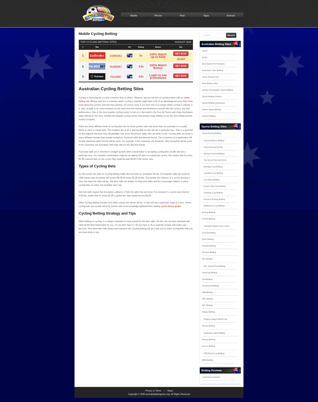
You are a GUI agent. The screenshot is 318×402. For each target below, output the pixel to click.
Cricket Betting (208, 219)
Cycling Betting (209, 233)
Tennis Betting (208, 326)
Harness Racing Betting (214, 199)
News (204, 57)
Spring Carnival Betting (214, 153)
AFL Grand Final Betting (214, 266)
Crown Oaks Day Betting (215, 186)
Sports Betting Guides (212, 96)
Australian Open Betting (214, 333)
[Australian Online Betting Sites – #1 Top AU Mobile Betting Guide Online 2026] (98, 22)
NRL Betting (207, 299)
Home (205, 51)
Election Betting (209, 252)
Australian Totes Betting (212, 70)
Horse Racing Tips (210, 77)
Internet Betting (209, 116)
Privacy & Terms (153, 390)
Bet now (180, 53)
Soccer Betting (208, 346)
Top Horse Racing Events (215, 160)
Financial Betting (209, 273)
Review (181, 59)
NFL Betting (207, 305)
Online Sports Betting (211, 109)
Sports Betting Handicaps (213, 103)
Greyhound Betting (210, 286)
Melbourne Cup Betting (214, 206)
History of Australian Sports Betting (217, 90)
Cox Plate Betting (211, 180)
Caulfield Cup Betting (213, 173)
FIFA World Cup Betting (214, 353)
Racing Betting (208, 339)
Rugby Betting (208, 312)
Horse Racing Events (213, 147)
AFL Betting (207, 259)
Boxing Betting (208, 212)
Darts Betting (208, 239)
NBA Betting (207, 292)
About (170, 390)
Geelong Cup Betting (213, 193)
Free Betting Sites (210, 83)
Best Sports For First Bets (213, 64)
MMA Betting (207, 360)
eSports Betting (209, 246)
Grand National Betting (214, 140)
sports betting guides (171, 206)
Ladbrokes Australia (211, 377)
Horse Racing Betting (211, 133)
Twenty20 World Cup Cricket (216, 226)
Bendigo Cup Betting (213, 167)
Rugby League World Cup (215, 319)
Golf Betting (207, 279)
